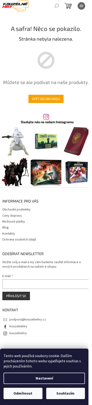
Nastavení (44, 378)
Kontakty (8, 233)
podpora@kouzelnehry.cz (27, 319)
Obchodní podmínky (16, 209)
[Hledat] (56, 6)
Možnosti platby (13, 221)
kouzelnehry (18, 333)
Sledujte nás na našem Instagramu (47, 122)
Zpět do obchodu (46, 99)
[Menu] (81, 6)
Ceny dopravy (12, 215)
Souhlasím (65, 393)
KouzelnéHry (18, 326)
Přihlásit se (16, 296)
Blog (5, 227)
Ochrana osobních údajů (19, 239)
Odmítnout (22, 393)
